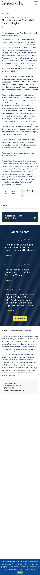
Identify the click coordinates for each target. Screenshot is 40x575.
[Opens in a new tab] (22, 191)
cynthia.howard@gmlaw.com (14, 390)
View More (19, 318)
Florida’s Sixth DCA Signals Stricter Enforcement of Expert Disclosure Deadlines (19, 247)
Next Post (13, 192)
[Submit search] (36, 205)
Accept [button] (20, 572)
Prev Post (5, 192)
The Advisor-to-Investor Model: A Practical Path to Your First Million (17, 272)
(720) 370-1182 (10, 388)
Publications (7, 13)
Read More (8, 255)
